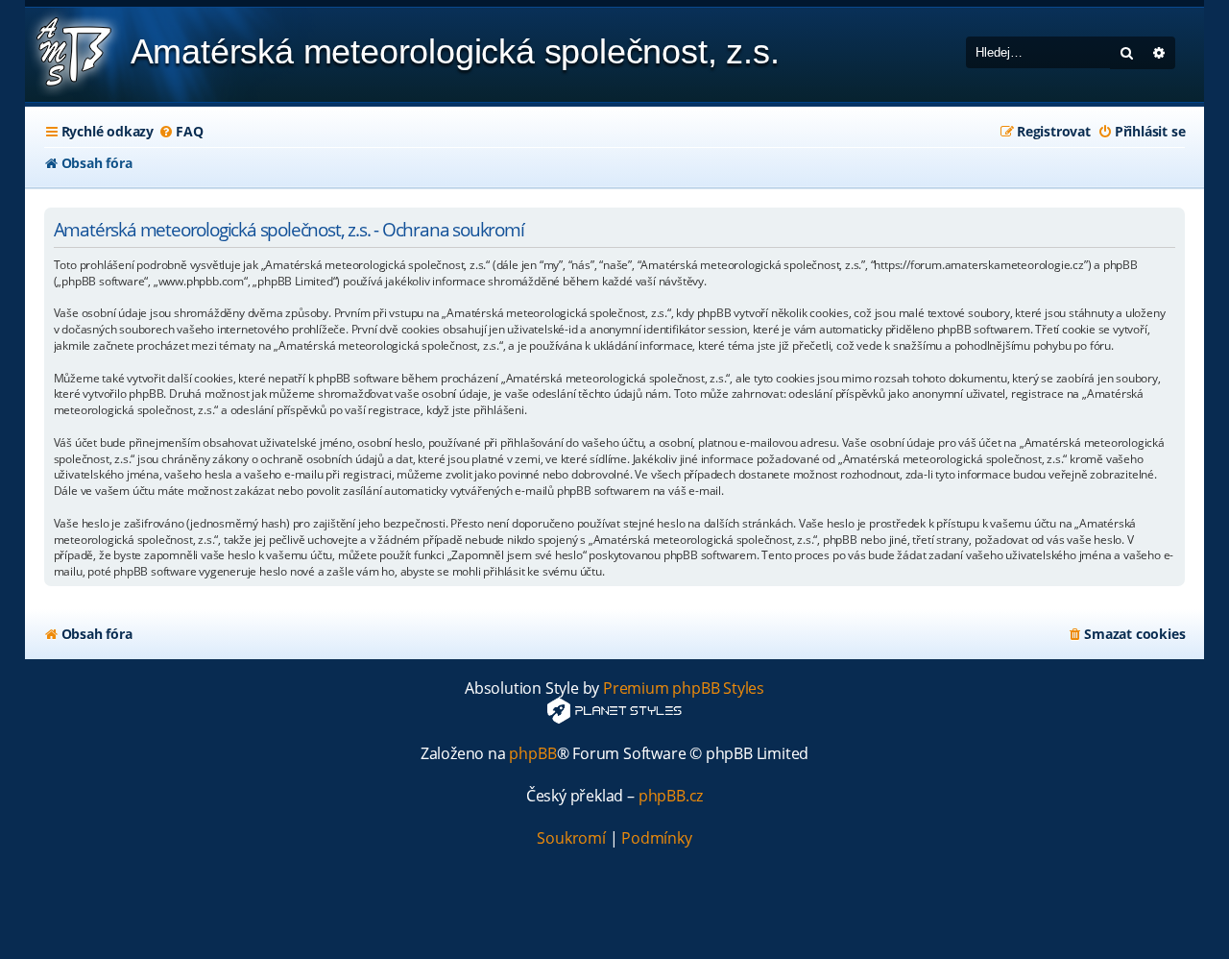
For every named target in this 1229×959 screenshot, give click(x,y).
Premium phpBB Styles (683, 688)
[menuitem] (180, 131)
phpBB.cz (671, 796)
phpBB (532, 754)
